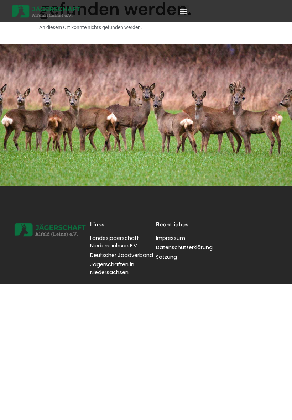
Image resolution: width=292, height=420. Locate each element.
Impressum (170, 238)
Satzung (166, 257)
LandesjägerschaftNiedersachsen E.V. (114, 242)
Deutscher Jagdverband (121, 255)
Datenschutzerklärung (184, 247)
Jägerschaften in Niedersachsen (112, 268)
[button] (183, 11)
